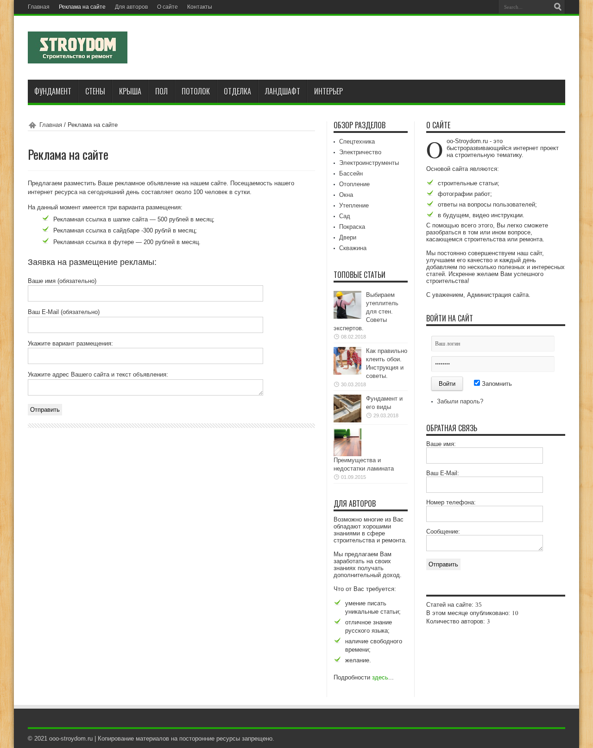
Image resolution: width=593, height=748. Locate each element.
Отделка (237, 91)
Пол (161, 91)
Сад (344, 216)
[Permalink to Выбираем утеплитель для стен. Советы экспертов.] (347, 316)
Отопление (354, 184)
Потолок (196, 91)
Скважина (352, 248)
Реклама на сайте (82, 7)
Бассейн (351, 173)
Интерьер (328, 91)
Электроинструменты (369, 162)
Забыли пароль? (460, 401)
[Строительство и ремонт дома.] (77, 56)
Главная (39, 7)
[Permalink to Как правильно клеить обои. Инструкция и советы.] (347, 372)
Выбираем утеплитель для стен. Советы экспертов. (366, 311)
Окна (346, 194)
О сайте (167, 7)
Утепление (354, 205)
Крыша (130, 91)
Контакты (199, 7)
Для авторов (131, 7)
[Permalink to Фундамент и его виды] (347, 420)
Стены (95, 91)
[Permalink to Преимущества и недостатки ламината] (347, 454)
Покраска (352, 226)
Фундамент (52, 91)
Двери (347, 237)
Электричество (360, 152)
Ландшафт (282, 91)
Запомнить (496, 383)
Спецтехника (357, 141)
